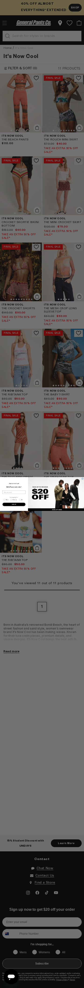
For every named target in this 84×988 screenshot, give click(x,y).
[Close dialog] (82, 478)
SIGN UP (14, 504)
